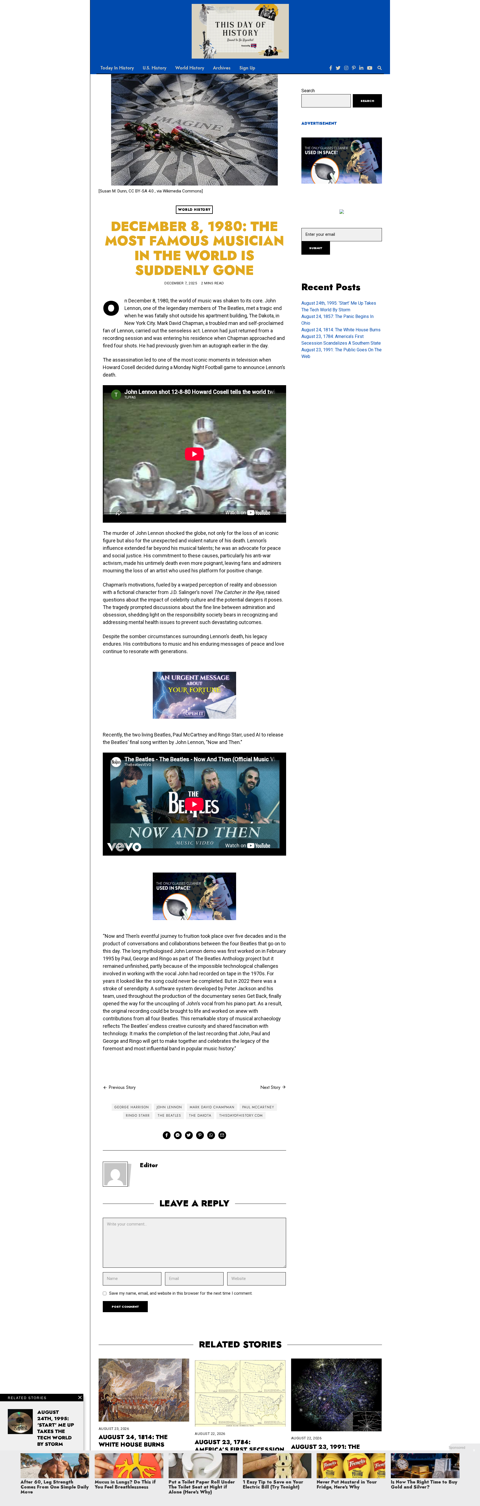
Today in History (117, 68)
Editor (149, 1165)
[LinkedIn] (361, 68)
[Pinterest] (354, 68)
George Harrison (131, 1107)
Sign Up (247, 68)
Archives (222, 68)
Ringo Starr (138, 1115)
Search (308, 90)
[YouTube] (370, 68)
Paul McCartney (258, 1107)
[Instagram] (346, 68)
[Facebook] (331, 68)
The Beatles (169, 1115)
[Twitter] (338, 68)
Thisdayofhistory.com (241, 1115)
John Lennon (169, 1107)
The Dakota (200, 1115)
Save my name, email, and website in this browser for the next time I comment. (180, 1293)
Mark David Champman (212, 1107)
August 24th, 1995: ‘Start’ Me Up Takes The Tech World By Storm (55, 1428)
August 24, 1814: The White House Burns (341, 329)
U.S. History (154, 68)
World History (189, 68)
